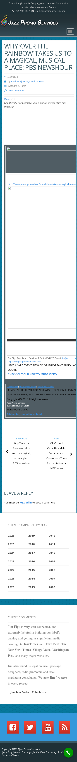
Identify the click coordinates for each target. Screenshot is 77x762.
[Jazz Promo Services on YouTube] (47, 729)
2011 (52, 544)
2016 (31, 561)
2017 (31, 552)
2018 (31, 544)
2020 (11, 587)
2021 (11, 578)
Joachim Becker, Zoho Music (29, 692)
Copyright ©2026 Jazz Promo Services (20, 749)
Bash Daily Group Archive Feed (27, 81)
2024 (11, 552)
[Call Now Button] (68, 753)
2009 (52, 561)
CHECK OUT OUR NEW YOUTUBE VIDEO (32, 374)
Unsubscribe (12, 386)
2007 (52, 578)
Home (7, 99)
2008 (52, 570)
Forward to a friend (45, 386)
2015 (31, 570)
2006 (52, 587)
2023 (11, 561)
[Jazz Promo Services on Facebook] (12, 729)
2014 (31, 578)
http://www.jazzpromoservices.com (24, 361)
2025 (11, 544)
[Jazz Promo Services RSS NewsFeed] (64, 729)
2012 (52, 535)
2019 (31, 535)
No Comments (16, 90)
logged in (26, 502)
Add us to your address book (24, 414)
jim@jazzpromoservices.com (50, 11)
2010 (52, 552)
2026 (11, 535)
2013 (31, 587)
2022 (11, 570)
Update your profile (27, 386)
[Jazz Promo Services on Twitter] (30, 729)
